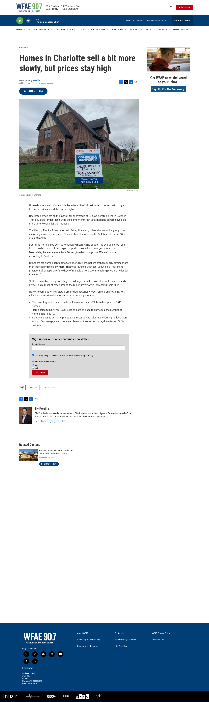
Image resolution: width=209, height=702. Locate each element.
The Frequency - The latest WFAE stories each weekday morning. (64, 355)
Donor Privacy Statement (126, 640)
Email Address (38, 344)
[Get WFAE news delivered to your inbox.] (168, 59)
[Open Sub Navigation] (24, 29)
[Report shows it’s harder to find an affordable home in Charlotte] (28, 455)
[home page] (29, 7)
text (36, 368)
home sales (50, 387)
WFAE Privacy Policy (161, 633)
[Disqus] (104, 511)
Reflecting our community (88, 640)
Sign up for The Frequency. (168, 89)
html (36, 365)
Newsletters (181, 29)
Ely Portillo (34, 80)
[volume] (28, 21)
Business (23, 47)
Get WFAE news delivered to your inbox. (168, 80)
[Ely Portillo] (25, 415)
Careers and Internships (88, 646)
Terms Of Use (158, 640)
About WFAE (82, 633)
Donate (185, 7)
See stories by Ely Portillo (50, 421)
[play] (20, 20)
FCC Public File (121, 646)
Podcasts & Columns (93, 29)
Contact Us (119, 633)
